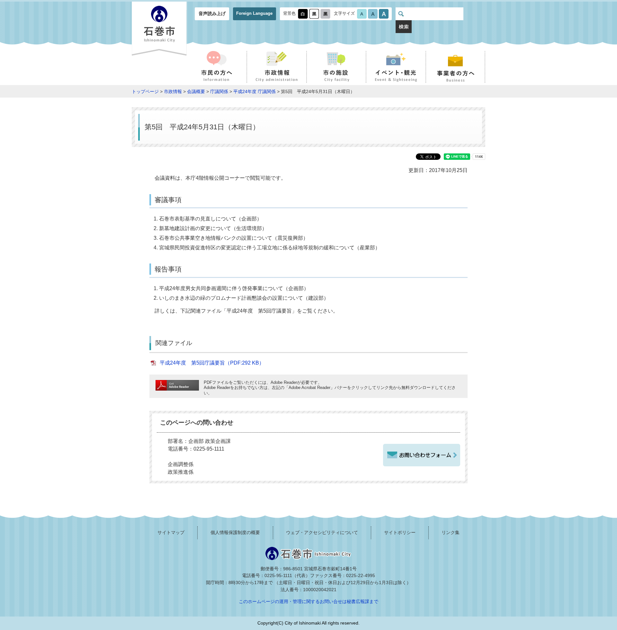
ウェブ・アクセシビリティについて (322, 532)
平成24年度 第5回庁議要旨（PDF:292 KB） (212, 363)
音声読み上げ (212, 13)
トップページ (145, 91)
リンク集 (451, 532)
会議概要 (196, 91)
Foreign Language (254, 13)
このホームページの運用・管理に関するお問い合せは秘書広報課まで (308, 601)
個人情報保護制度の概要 (235, 532)
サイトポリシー (400, 532)
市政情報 (173, 91)
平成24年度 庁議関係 (254, 91)
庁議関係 (219, 91)
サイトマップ (170, 532)
